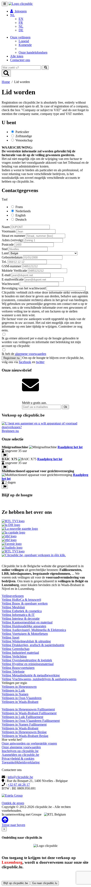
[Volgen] (5, 455)
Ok (65, 407)
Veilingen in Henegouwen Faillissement (28, 709)
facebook (25, 362)
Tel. (4, 262)
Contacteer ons (20, 60)
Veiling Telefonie (13, 671)
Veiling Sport (10, 637)
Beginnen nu (10, 431)
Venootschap (24, 140)
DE (21, 30)
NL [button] (12, 15)
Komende (25, 45)
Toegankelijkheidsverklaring (21, 762)
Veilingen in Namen (15, 694)
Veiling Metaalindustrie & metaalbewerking (31, 675)
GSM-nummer (11, 266)
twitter (40, 362)
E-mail (6, 275)
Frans (19, 207)
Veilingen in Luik (13, 690)
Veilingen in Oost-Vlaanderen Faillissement (31, 720)
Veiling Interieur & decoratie (21, 618)
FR (21, 22)
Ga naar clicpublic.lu (44, 883)
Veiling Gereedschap (15, 649)
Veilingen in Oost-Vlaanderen (21, 698)
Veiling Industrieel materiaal (20, 652)
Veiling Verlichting (14, 656)
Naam (6, 227)
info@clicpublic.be (20, 777)
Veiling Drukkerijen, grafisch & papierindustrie (33, 645)
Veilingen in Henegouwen (19, 686)
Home (6, 82)
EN (21, 19)
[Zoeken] (45, 67)
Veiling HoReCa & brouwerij (21, 599)
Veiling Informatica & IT (18, 615)
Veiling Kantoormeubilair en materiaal (27, 622)
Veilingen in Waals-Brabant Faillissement (29, 713)
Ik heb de (24, 354)
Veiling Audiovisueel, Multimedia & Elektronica (34, 630)
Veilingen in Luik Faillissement (22, 717)
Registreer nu (11, 358)
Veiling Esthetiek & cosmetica (22, 611)
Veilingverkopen (13, 596)
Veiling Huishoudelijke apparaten (24, 626)
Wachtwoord (10, 284)
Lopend (24, 41)
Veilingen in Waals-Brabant (20, 702)
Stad (5, 249)
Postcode (8, 244)
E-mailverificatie (13, 279)
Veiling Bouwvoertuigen (18, 668)
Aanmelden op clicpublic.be (20, 755)
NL (21, 26)
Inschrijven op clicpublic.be (20, 751)
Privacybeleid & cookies (18, 758)
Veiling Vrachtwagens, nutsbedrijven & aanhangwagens (39, 679)
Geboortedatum (12, 257)
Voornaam (8, 231)
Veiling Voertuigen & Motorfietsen (25, 633)
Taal (4, 199)
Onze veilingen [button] (20, 37)
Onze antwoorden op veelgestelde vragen (29, 743)
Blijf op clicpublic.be (15, 883)
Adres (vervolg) (12, 240)
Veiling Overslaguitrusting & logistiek (27, 660)
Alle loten (16, 56)
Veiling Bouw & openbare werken (25, 603)
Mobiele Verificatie (14, 270)
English (20, 215)
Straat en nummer (13, 235)
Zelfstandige (23, 136)
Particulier (22, 132)
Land (5, 253)
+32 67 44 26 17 (19, 784)
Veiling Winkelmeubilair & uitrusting (26, 641)
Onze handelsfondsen (33, 52)
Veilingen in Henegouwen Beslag (24, 732)
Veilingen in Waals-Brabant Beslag (25, 736)
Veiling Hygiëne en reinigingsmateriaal (28, 664)
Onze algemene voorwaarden (21, 747)
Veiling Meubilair (13, 607)
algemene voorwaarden (30, 354)
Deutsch (20, 219)
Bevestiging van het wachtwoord (24, 288)
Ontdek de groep (13, 803)
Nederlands (23, 211)
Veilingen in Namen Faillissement (24, 724)
